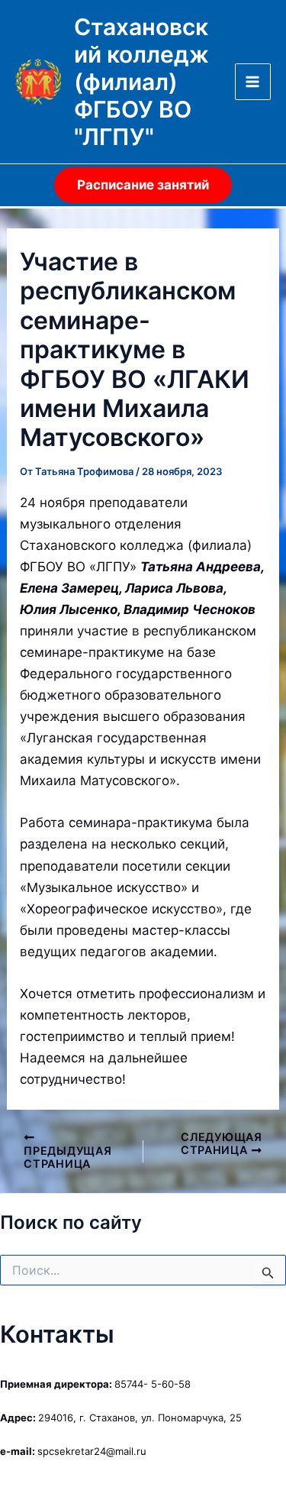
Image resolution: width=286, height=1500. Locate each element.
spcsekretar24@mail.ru (91, 1451)
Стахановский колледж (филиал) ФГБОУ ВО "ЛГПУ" (141, 81)
